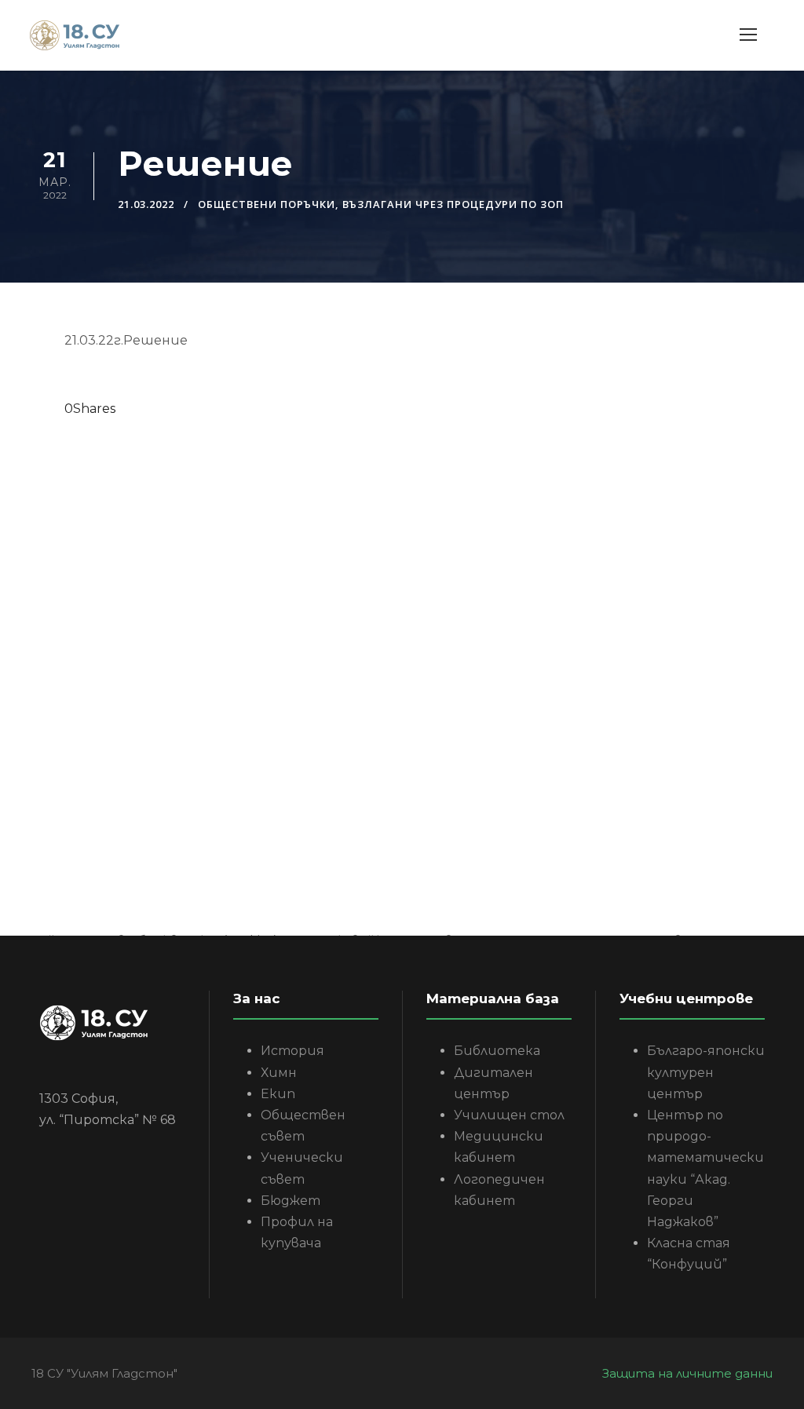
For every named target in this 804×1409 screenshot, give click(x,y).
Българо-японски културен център (706, 1072)
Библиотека (497, 1050)
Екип (278, 1093)
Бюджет (290, 1200)
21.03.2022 (146, 204)
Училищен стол (509, 1115)
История (292, 1050)
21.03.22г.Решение (126, 340)
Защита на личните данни (687, 1373)
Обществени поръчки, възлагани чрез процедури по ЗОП (381, 204)
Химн (279, 1072)
